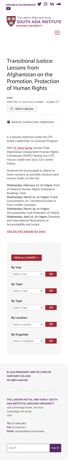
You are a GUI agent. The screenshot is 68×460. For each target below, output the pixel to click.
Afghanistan (47, 122)
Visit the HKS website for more (26, 231)
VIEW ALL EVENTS (25, 258)
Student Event (31, 122)
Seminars (16, 122)
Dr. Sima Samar (22, 148)
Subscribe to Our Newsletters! (21, 4)
